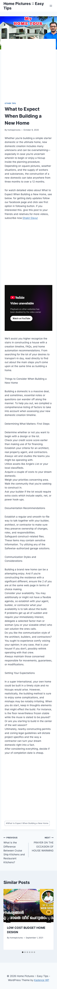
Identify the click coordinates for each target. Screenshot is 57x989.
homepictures (14, 130)
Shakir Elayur (30, 218)
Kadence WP (41, 980)
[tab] (22, 952)
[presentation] (28, 905)
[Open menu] (50, 5)
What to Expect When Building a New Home (27, 823)
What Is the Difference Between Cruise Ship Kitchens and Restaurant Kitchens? (14, 850)
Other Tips (10, 103)
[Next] (48, 919)
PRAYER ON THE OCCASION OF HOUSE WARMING (42, 844)
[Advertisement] (28, 72)
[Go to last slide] (8, 919)
